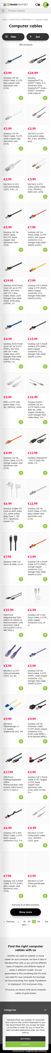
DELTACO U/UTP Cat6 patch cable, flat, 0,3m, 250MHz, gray (37, 137)
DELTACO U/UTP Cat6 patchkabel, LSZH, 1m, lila (12, 673)
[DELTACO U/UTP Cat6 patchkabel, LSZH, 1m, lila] (13, 651)
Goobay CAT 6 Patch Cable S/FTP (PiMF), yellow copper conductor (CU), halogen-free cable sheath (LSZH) (37, 292)
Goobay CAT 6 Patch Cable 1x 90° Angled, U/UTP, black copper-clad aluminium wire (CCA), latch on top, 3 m (37, 785)
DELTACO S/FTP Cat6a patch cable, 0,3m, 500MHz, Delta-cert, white (37, 188)
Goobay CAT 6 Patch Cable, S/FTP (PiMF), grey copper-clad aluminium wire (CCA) (13, 886)
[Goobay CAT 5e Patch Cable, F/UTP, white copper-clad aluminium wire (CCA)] (13, 114)
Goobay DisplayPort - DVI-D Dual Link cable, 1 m (37, 460)
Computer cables (41, 20)
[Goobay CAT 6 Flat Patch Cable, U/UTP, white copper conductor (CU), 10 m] (37, 596)
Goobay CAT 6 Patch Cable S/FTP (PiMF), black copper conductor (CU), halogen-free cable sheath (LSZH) (37, 350)
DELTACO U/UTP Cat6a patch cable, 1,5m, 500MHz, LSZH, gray (37, 837)
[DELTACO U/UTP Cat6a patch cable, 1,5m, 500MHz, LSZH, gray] (37, 814)
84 (39, 921)
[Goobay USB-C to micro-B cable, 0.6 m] (13, 542)
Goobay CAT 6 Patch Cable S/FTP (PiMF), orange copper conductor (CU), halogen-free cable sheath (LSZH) (37, 568)
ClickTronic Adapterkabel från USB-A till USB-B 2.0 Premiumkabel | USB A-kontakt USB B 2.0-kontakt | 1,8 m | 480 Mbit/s (13, 623)
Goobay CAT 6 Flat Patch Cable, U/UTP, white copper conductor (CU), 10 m (37, 620)
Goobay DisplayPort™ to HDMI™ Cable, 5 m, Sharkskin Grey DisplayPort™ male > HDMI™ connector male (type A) (37, 85)
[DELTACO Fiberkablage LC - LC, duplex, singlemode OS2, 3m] (13, 705)
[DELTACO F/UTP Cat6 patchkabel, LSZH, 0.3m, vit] (13, 165)
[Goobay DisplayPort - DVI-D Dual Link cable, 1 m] (37, 439)
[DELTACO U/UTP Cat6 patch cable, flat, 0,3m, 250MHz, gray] (37, 114)
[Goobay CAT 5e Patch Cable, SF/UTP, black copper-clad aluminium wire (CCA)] (13, 213)
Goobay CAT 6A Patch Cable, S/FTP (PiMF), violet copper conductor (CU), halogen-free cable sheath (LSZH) (37, 677)
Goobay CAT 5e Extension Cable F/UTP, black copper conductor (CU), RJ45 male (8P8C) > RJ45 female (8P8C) (37, 730)
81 (25, 921)
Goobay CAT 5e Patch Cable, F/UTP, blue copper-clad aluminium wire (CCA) (13, 83)
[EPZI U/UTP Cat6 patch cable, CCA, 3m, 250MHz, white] (13, 383)
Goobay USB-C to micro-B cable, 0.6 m (13, 563)
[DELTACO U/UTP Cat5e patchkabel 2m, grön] (37, 862)
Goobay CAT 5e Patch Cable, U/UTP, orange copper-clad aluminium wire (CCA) (13, 463)
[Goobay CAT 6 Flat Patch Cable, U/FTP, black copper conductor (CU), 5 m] (13, 814)
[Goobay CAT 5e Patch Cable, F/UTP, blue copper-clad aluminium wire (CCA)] (13, 59)
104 (46, 921)
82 (29, 921)
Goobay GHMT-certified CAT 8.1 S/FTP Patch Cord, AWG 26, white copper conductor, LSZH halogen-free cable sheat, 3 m (37, 410)
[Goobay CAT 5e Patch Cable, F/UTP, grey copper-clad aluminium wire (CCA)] (37, 489)
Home (4, 20)
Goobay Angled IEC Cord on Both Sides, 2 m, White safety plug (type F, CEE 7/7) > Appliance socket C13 (13, 515)
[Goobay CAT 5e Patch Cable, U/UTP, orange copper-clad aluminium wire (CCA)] (13, 439)
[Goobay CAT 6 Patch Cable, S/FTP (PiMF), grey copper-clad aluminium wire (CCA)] (13, 862)
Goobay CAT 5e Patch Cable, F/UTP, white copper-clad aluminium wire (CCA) (13, 138)
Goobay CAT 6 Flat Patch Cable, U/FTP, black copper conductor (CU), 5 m (13, 837)
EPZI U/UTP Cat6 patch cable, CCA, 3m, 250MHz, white (12, 404)
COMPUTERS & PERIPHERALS (21, 20)
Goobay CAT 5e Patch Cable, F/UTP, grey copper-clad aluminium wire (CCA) (37, 513)
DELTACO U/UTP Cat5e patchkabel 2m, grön (36, 883)
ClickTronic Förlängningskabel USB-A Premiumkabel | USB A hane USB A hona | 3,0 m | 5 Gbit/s (13, 783)
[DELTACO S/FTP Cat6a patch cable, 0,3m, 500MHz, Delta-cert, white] (37, 165)
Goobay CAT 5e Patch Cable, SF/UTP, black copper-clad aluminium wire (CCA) (11, 238)
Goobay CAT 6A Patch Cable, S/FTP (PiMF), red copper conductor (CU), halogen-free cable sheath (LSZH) (37, 238)
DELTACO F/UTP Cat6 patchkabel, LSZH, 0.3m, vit (12, 187)
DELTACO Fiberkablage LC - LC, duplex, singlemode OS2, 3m (13, 728)
